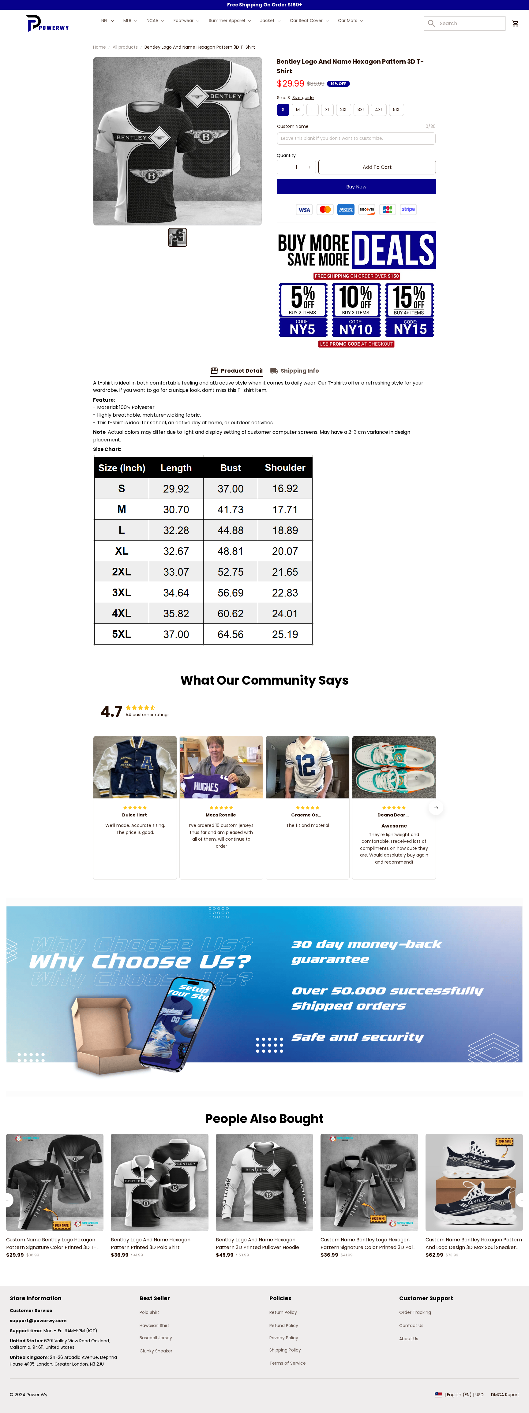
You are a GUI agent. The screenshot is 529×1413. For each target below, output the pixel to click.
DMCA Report (505, 1395)
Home (99, 47)
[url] (38, 1321)
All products (125, 47)
